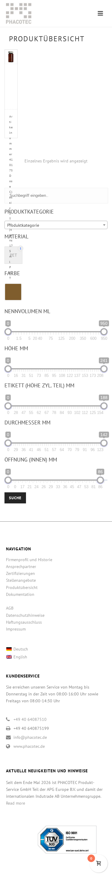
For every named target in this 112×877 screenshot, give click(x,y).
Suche (15, 497)
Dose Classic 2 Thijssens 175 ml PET (11, 197)
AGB (9, 608)
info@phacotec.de (30, 737)
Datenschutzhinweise (25, 615)
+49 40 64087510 (30, 719)
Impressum (16, 629)
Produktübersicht (22, 587)
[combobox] (56, 225)
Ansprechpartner (21, 566)
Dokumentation (20, 594)
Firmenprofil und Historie (29, 559)
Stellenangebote (21, 580)
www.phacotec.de (29, 746)
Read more (15, 803)
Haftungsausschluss (24, 622)
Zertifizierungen (20, 573)
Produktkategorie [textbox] (23, 225)
